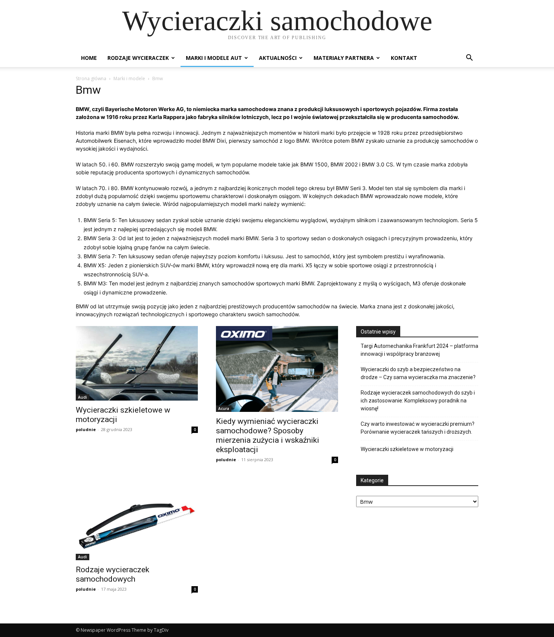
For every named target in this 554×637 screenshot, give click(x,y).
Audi (82, 397)
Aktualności (278, 57)
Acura (223, 408)
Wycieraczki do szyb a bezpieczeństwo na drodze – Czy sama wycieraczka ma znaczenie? (418, 373)
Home (89, 57)
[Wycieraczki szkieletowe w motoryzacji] (137, 363)
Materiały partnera (344, 57)
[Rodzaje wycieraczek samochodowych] (137, 519)
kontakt (404, 57)
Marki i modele (129, 78)
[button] (469, 58)
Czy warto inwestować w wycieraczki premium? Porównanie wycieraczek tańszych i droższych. (417, 428)
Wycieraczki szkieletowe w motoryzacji (407, 449)
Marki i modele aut (214, 57)
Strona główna (91, 78)
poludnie (86, 429)
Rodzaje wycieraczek (138, 57)
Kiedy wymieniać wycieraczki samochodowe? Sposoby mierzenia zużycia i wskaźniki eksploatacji (267, 435)
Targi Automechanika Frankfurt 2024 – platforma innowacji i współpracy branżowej (419, 350)
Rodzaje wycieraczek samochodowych (112, 574)
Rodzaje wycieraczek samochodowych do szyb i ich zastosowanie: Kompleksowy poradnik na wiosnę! (418, 400)
